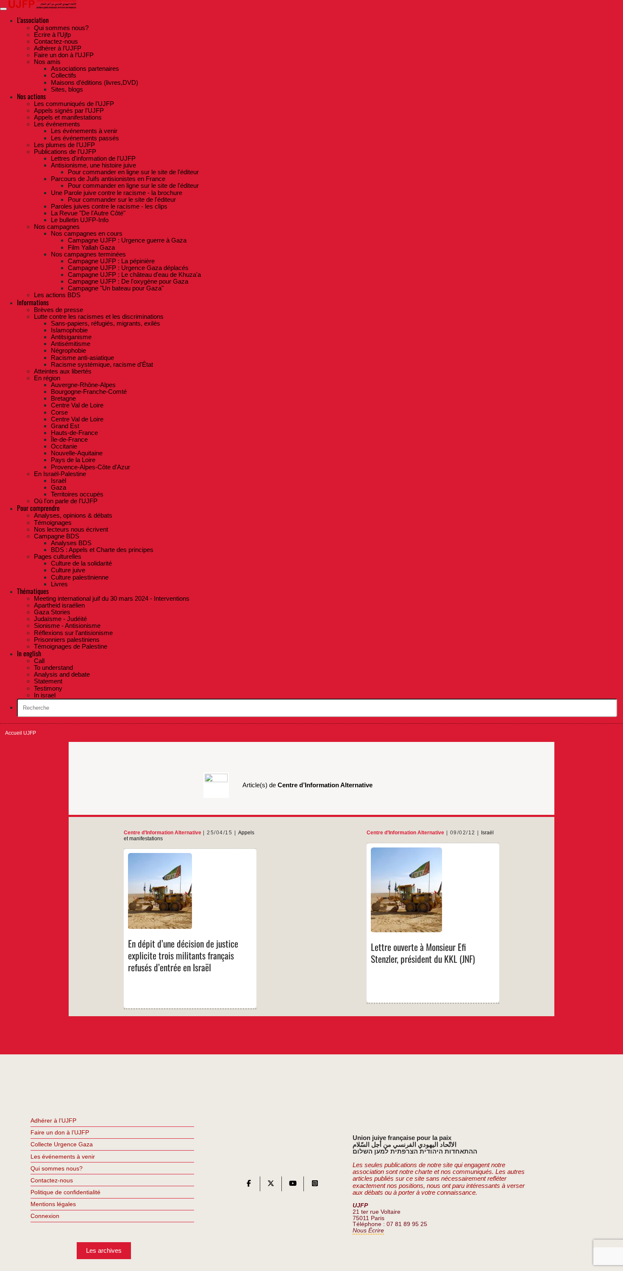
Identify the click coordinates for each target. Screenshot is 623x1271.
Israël (487, 832)
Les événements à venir (63, 1156)
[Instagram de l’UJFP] (315, 1185)
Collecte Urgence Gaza (62, 1144)
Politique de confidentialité (65, 1192)
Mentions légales (53, 1204)
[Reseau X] (271, 1185)
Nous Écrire (368, 1230)
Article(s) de (307, 785)
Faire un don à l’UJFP (60, 1132)
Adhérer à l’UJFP (53, 1120)
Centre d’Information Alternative (162, 832)
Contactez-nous (52, 1180)
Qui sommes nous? (57, 1168)
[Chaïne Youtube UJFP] (293, 1185)
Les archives (104, 1250)
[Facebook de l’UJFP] (249, 1185)
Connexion (45, 1215)
